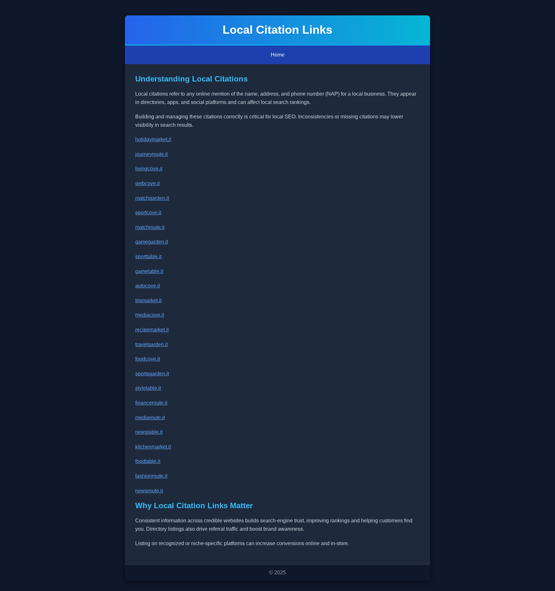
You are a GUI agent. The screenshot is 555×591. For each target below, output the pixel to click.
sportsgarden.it (152, 373)
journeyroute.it (151, 154)
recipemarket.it (152, 329)
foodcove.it (147, 359)
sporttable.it (148, 256)
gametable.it (149, 271)
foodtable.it (147, 461)
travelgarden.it (151, 344)
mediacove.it (149, 315)
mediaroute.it (150, 417)
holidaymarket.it (153, 139)
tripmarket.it (148, 300)
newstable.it (149, 432)
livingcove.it (148, 168)
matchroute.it (149, 227)
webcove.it (147, 183)
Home (278, 54)
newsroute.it (149, 490)
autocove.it (147, 285)
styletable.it (148, 388)
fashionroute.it (151, 476)
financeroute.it (151, 403)
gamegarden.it (151, 241)
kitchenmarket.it (153, 447)
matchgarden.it (152, 198)
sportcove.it (148, 212)
